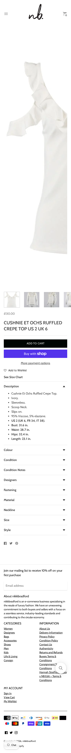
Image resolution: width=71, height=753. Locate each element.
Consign (8, 660)
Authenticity (46, 648)
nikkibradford (29, 741)
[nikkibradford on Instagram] (16, 732)
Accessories (10, 640)
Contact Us (45, 644)
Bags (6, 636)
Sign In (8, 693)
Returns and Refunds (51, 652)
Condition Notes (14, 470)
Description (11, 386)
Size (6, 520)
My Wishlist (10, 701)
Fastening (10, 490)
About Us (44, 628)
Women (8, 628)
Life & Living (10, 656)
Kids (6, 652)
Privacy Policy (47, 636)
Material (9, 500)
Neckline (9, 510)
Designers (10, 480)
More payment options (35, 363)
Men (6, 648)
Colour (8, 450)
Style (7, 530)
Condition (10, 460)
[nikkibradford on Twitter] (11, 732)
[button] (15, 370)
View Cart (9, 697)
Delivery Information (51, 632)
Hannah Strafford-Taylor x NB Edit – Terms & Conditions (53, 676)
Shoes (7, 644)
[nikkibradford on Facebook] (6, 732)
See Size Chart (13, 377)
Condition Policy (48, 640)
